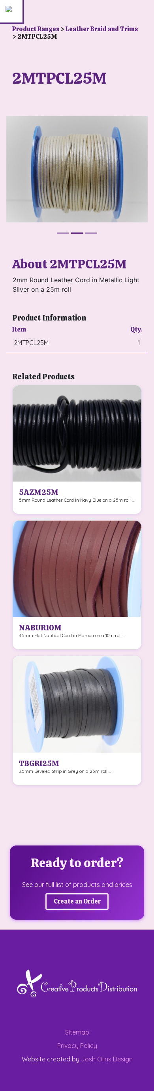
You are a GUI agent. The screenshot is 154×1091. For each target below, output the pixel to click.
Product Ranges (36, 29)
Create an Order (77, 901)
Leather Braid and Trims (102, 29)
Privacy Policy (77, 1046)
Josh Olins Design (107, 1059)
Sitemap (77, 1032)
